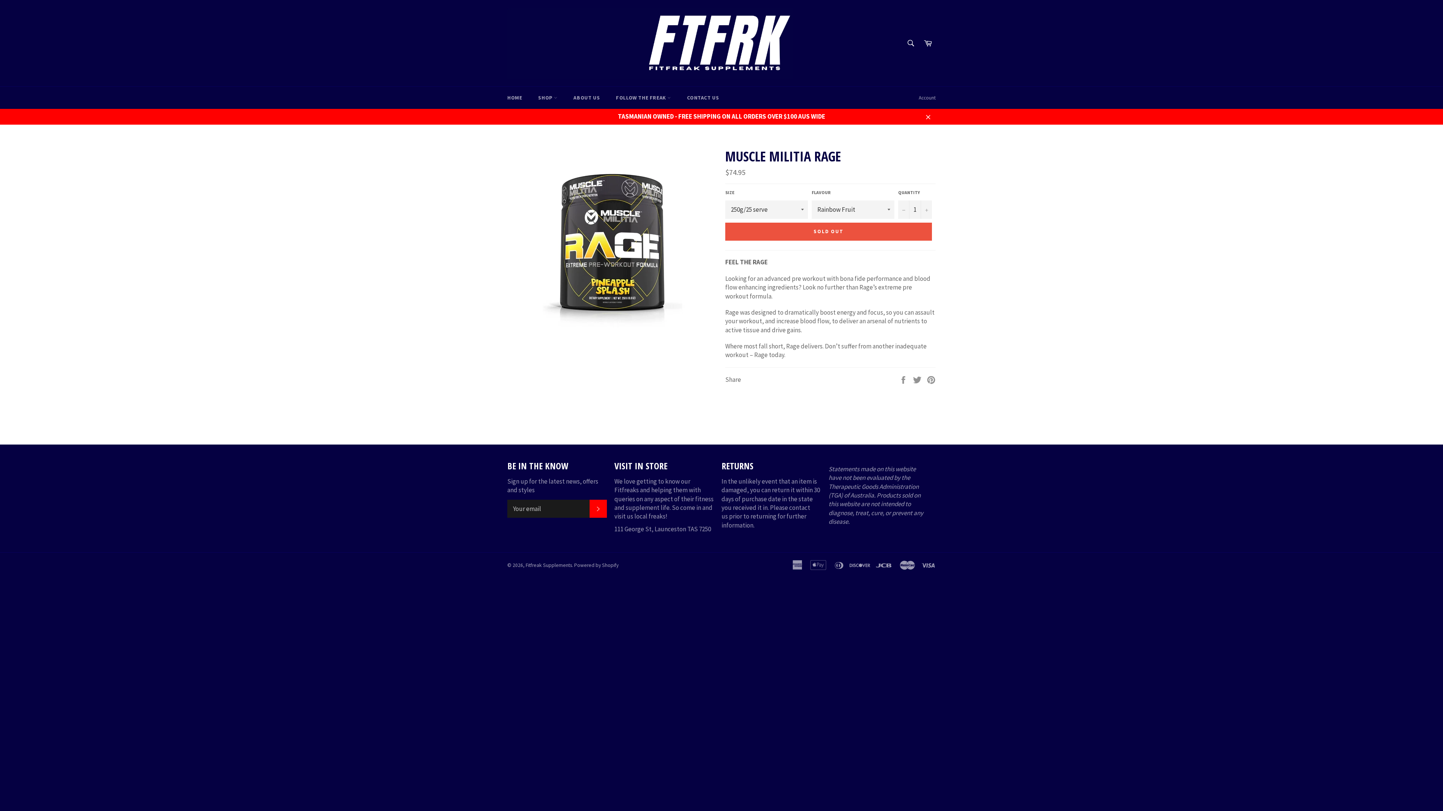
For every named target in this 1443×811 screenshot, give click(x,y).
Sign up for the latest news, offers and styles (552, 485)
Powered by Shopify (596, 565)
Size (730, 192)
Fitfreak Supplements (549, 565)
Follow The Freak (641, 97)
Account (927, 98)
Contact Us (703, 97)
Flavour (821, 192)
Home (514, 97)
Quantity (909, 192)
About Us (586, 97)
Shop (546, 97)
